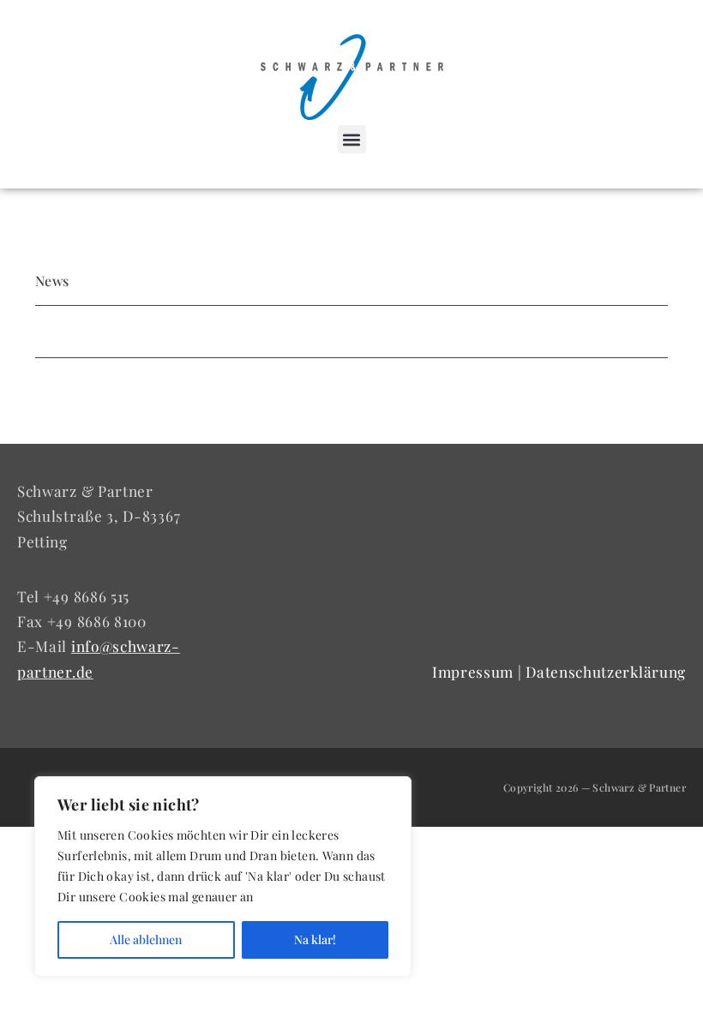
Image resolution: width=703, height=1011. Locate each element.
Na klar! (315, 939)
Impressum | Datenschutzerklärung (559, 671)
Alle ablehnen (146, 939)
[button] (352, 139)
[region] (223, 876)
